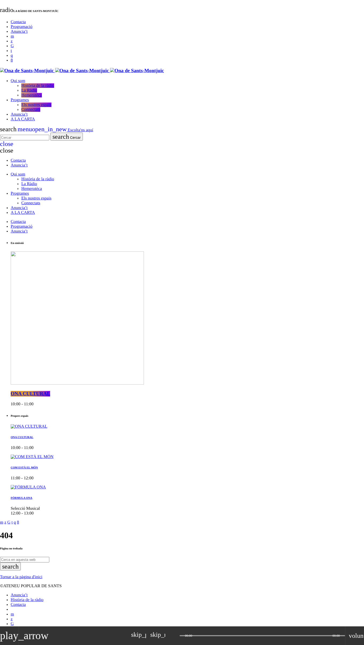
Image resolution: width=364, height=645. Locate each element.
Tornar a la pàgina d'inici (21, 577)
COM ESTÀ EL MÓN (24, 467)
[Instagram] (12, 55)
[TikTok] (12, 46)
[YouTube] (12, 36)
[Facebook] (12, 60)
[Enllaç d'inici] (82, 71)
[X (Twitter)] (12, 41)
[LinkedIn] (11, 50)
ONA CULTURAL (30, 394)
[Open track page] (174, 635)
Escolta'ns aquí (62, 130)
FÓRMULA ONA (21, 498)
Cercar (66, 136)
